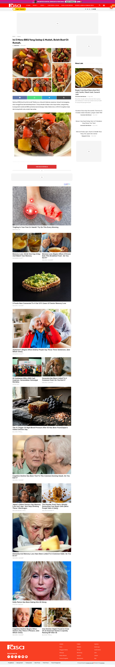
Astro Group (102, 662)
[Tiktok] (91, 9)
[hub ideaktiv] (104, 4)
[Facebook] (85, 9)
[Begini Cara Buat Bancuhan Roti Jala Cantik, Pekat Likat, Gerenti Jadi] (88, 78)
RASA (14, 36)
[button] (100, 5)
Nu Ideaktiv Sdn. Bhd (89, 662)
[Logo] (14, 5)
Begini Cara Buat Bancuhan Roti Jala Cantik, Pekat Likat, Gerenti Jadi (87, 92)
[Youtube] (93, 9)
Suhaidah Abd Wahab (80, 96)
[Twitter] (89, 9)
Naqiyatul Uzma (86, 136)
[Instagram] (87, 9)
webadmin (16, 45)
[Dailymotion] (95, 9)
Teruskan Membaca (42, 166)
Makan (19, 36)
